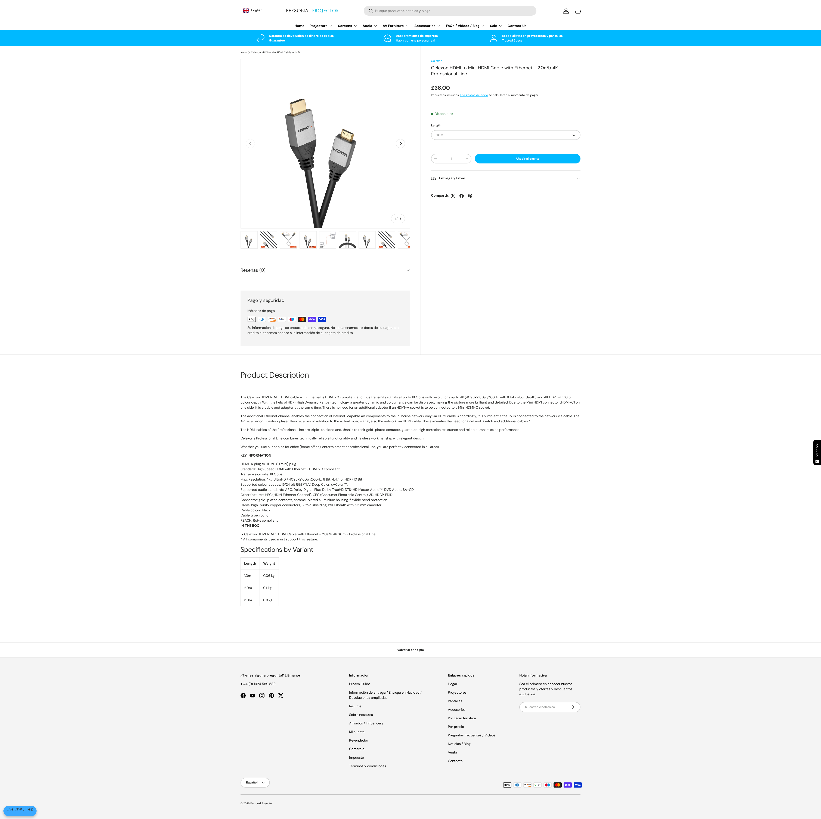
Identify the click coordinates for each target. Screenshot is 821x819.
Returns (355, 706)
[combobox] (450, 11)
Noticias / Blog (459, 744)
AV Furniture (393, 26)
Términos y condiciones (367, 766)
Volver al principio (410, 650)
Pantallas (455, 701)
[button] (578, 10)
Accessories (425, 26)
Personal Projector (261, 803)
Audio (367, 26)
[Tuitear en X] (453, 195)
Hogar (452, 684)
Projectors (319, 26)
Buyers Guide (359, 684)
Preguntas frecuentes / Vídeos (471, 735)
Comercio (356, 749)
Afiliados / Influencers (366, 723)
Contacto (455, 761)
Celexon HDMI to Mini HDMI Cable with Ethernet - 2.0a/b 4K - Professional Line (276, 52)
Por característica (462, 718)
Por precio (456, 726)
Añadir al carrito (528, 159)
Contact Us (517, 26)
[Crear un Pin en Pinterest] (470, 195)
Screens (345, 26)
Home (299, 26)
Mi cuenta (357, 732)
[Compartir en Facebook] (461, 195)
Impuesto (356, 757)
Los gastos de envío (474, 95)
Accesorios (456, 709)
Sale (493, 26)
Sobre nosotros (361, 714)
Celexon (436, 61)
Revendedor (358, 740)
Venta (452, 752)
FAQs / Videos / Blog (463, 26)
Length (436, 125)
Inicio (244, 52)
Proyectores (457, 692)
